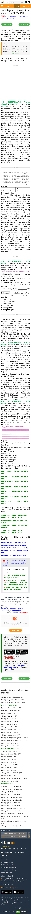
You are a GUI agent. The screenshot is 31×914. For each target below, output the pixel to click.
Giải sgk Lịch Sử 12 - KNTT (9, 724)
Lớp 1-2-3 (4, 848)
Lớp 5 (13, 848)
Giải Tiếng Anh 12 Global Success (12, 697)
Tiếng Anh (4, 855)
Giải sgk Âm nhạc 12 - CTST (10, 781)
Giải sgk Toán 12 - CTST (8, 757)
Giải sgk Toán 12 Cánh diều (10, 792)
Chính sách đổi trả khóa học (9, 867)
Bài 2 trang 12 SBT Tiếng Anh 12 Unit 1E (15, 49)
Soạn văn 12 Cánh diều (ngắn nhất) (12, 789)
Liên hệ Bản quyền (6, 872)
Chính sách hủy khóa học (8, 870)
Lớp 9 (3, 852)
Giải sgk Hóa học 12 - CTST (9, 762)
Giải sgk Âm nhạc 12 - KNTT (10, 743)
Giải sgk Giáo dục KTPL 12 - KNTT (11, 730)
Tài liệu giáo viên (9, 837)
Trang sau (24, 24)
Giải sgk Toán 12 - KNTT (8, 713)
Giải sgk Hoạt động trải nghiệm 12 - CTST (14, 778)
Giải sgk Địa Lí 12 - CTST (8, 770)
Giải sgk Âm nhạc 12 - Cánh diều (11, 826)
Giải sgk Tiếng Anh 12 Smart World (12, 700)
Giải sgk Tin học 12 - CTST (9, 776)
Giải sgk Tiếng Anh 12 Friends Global (13, 702)
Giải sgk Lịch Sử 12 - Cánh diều (11, 803)
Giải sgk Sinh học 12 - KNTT (10, 721)
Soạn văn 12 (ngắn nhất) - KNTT (11, 711)
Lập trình (22, 852)
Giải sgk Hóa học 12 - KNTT (10, 719)
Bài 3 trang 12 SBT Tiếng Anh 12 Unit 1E (15, 51)
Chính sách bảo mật (7, 862)
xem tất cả (15, 630)
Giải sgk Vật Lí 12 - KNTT (9, 716)
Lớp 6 (17, 848)
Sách (22, 833)
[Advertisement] (15, 84)
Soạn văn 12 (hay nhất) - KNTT (11, 708)
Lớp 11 (9, 6)
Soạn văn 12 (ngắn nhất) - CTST (11, 754)
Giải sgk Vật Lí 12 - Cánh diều (10, 795)
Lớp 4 (9, 848)
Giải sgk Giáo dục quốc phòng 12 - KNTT (14, 740)
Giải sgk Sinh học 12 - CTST (9, 765)
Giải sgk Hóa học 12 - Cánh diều (11, 797)
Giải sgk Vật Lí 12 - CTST (8, 759)
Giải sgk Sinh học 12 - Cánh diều (11, 800)
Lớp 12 (17, 6)
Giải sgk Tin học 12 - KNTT (9, 732)
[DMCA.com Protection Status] (22, 912)
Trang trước (7, 24)
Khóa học (24, 837)
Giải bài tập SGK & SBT (10, 833)
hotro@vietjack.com (12, 888)
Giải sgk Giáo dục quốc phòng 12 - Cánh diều (14, 822)
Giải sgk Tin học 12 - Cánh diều (11, 811)
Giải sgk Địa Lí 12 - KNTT (9, 727)
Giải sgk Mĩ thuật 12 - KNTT (10, 746)
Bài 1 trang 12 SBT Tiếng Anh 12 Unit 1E (15, 46)
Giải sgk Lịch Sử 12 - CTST (9, 767)
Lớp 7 (21, 848)
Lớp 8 (25, 848)
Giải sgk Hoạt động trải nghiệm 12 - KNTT (14, 738)
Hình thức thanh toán (7, 865)
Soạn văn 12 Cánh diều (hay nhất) (12, 786)
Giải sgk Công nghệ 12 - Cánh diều (12, 814)
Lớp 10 (7, 852)
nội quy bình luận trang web (16, 666)
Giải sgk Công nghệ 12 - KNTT (10, 735)
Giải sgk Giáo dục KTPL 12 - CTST (11, 773)
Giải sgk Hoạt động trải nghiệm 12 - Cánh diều (14, 817)
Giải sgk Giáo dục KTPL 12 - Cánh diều (13, 808)
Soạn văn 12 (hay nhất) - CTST (10, 751)
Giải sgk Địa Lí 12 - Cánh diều (10, 805)
